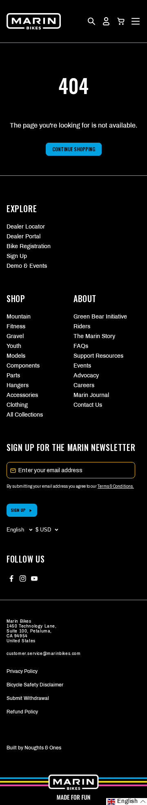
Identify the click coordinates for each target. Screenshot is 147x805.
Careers (84, 385)
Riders (82, 326)
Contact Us (88, 405)
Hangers (18, 385)
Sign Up (17, 256)
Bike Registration (29, 246)
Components (23, 366)
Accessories (22, 395)
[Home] (34, 21)
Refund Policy (22, 712)
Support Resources (98, 356)
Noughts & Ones (42, 748)
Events (82, 366)
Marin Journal (91, 395)
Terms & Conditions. (116, 486)
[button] (121, 21)
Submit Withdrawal (28, 698)
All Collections (25, 415)
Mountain (19, 317)
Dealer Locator (26, 227)
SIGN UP (18, 510)
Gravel (15, 336)
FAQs (81, 346)
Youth (14, 346)
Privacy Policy (22, 671)
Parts (13, 375)
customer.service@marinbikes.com (44, 653)
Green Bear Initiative (100, 317)
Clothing (17, 405)
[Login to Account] (106, 21)
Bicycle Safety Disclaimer (35, 685)
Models (16, 356)
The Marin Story (94, 336)
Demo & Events (27, 266)
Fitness (16, 326)
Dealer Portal (23, 236)
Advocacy (86, 375)
